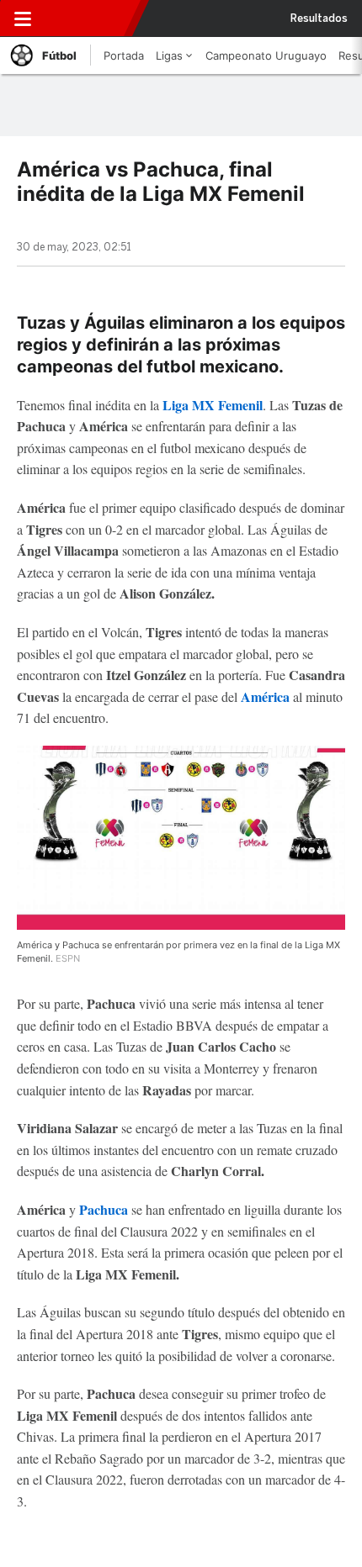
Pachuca (103, 1209)
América (265, 696)
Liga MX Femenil (212, 404)
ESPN (90, 18)
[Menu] (22, 18)
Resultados (319, 18)
